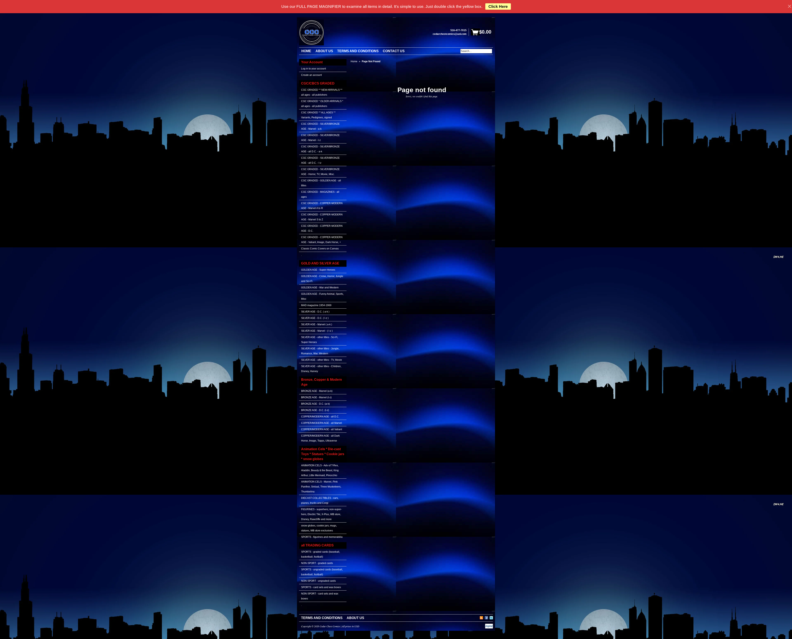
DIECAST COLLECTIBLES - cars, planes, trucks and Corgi (319, 500)
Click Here (498, 6)
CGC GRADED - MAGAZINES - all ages (320, 194)
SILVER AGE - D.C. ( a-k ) (315, 311)
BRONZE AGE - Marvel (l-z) (316, 397)
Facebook (486, 617)
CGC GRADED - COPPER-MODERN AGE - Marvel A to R (322, 206)
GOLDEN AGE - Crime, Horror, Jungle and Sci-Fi (322, 279)
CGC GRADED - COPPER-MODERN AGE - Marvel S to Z (322, 217)
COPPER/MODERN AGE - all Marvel (321, 423)
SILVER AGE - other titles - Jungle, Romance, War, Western (320, 351)
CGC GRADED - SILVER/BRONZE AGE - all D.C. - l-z (320, 160)
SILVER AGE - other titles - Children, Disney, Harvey (321, 369)
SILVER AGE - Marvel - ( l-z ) (317, 330)
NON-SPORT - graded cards (317, 563)
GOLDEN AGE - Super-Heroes (318, 269)
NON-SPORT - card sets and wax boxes (319, 596)
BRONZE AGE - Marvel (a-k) (316, 391)
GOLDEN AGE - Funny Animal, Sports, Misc (322, 296)
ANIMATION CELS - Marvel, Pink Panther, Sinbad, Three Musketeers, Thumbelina (321, 486)
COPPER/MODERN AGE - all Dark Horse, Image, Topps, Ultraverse (320, 438)
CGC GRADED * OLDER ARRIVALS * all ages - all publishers (322, 104)
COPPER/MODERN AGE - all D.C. (320, 416)
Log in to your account (313, 68)
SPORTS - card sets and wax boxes (321, 587)
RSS (481, 617)
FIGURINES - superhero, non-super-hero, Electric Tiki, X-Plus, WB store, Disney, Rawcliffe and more (321, 514)
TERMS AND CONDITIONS (322, 618)
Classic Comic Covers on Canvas (320, 248)
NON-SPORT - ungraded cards (318, 580)
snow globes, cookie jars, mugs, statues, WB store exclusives (319, 528)
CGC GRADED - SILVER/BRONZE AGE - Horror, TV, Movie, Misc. (320, 172)
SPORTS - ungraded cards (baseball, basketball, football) (322, 572)
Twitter (491, 617)
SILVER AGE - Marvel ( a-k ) (316, 324)
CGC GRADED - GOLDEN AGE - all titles (321, 183)
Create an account (311, 75)
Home (354, 61)
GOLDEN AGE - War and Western (320, 287)
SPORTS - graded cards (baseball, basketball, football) (320, 554)
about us (355, 618)
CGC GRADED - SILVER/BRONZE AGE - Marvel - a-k (320, 126)
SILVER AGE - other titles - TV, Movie (321, 359)
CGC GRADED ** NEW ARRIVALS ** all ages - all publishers (321, 92)
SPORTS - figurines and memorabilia (322, 537)
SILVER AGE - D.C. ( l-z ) (315, 318)
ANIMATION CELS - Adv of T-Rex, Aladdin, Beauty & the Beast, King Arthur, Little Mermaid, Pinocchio (320, 470)
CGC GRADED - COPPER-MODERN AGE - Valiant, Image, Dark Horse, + (322, 240)
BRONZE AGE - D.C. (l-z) (315, 410)
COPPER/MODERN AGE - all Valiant (321, 429)
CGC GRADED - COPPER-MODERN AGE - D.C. (322, 228)
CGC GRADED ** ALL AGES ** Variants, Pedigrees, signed (318, 115)
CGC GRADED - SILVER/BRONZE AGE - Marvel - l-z (320, 138)
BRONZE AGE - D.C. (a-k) (315, 403)
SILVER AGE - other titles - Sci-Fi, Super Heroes (319, 340)
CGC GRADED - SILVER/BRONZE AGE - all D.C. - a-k (320, 149)
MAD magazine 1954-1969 (316, 305)
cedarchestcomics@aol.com (450, 34)
